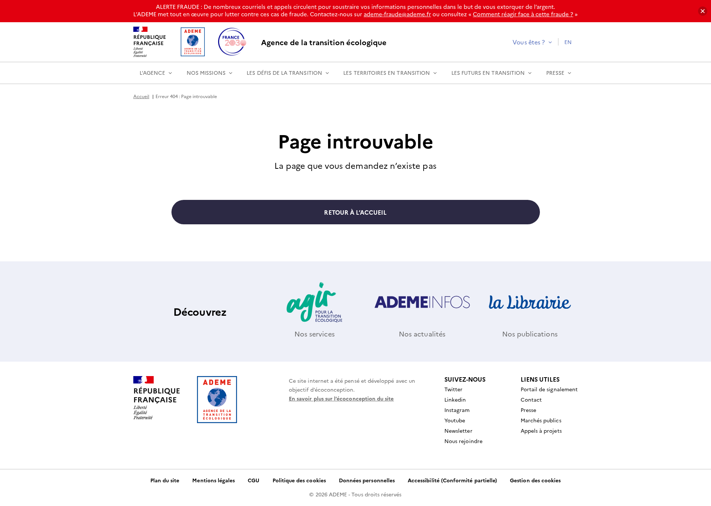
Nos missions (206, 72)
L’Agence (152, 72)
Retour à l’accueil (355, 212)
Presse (555, 72)
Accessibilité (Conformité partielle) (452, 480)
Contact (531, 399)
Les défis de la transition (284, 72)
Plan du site (165, 480)
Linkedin (455, 399)
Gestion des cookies (535, 480)
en (568, 42)
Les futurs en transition (488, 72)
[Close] (702, 11)
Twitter (453, 389)
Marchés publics (541, 420)
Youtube (454, 420)
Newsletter (458, 430)
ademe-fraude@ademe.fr (397, 14)
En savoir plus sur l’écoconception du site (341, 398)
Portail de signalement (549, 389)
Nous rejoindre (463, 441)
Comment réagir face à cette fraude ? (523, 14)
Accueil (141, 96)
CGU (253, 480)
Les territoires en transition (386, 72)
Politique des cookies (299, 480)
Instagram (457, 409)
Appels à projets (541, 430)
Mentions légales (213, 480)
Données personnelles (367, 480)
